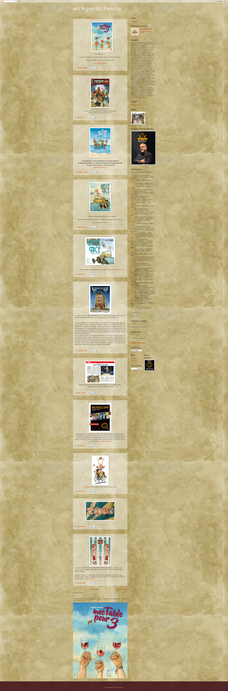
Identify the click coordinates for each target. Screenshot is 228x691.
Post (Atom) (81, 592)
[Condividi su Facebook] (97, 68)
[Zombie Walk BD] (131, 336)
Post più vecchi (122, 589)
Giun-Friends (134, 360)
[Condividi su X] (95, 68)
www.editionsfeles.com (100, 167)
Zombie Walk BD (134, 334)
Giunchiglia (87, 487)
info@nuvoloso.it (89, 578)
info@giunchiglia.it (135, 104)
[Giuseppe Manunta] (131, 314)
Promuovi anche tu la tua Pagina (138, 327)
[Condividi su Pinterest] (98, 68)
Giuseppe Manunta (147, 28)
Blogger (121, 687)
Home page (95, 589)
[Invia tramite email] (91, 68)
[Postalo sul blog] (93, 68)
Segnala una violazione (138, 342)
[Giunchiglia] (131, 325)
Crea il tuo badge (134, 316)
